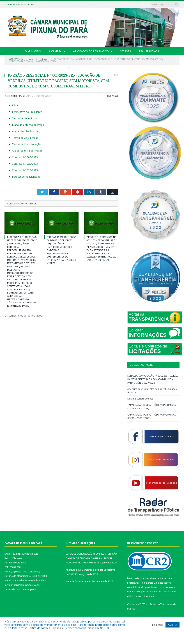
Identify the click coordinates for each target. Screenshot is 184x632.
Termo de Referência (24, 118)
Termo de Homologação (26, 144)
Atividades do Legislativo (91, 51)
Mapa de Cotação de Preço (28, 125)
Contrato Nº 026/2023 (25, 170)
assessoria (165, 582)
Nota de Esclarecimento (140, 398)
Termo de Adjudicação (25, 137)
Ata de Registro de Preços (27, 150)
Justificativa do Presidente (27, 112)
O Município (33, 51)
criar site (149, 578)
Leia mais (57, 628)
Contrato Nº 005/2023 (25, 157)
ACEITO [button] (172, 624)
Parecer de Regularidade (26, 176)
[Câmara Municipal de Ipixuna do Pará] (92, 26)
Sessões (125, 51)
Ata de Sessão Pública (25, 131)
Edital (15, 105)
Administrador (17, 95)
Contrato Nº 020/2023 (25, 163)
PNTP (142, 604)
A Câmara (55, 51)
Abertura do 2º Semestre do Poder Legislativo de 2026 (76, 4)
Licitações (112, 95)
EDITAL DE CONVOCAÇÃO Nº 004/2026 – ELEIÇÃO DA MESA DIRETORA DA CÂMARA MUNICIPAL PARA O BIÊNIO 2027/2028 (152, 379)
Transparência (149, 51)
